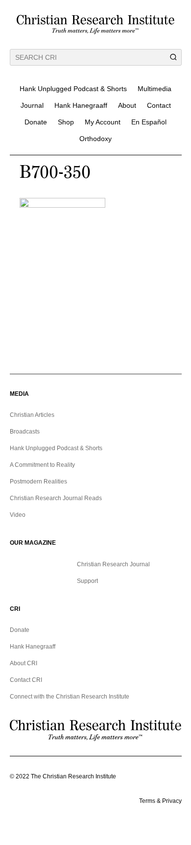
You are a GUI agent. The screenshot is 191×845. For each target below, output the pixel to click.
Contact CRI (26, 679)
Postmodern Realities (38, 481)
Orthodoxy (95, 139)
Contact (159, 105)
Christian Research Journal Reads (56, 498)
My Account (102, 122)
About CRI (23, 663)
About (127, 105)
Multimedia (154, 89)
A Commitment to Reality (42, 464)
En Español (149, 122)
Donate (35, 122)
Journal (32, 105)
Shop (66, 122)
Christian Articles (32, 414)
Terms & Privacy (160, 800)
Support (87, 581)
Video (17, 514)
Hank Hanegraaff (80, 105)
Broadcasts (25, 431)
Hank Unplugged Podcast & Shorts (73, 89)
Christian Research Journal (113, 564)
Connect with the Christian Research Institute (69, 696)
